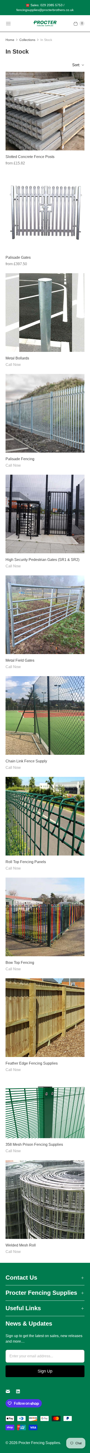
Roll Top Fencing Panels (26, 862)
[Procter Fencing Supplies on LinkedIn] (21, 1391)
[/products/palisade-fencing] (45, 413)
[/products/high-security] (45, 514)
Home (10, 40)
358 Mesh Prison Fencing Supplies (34, 1144)
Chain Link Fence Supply (26, 761)
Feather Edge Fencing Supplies (32, 1063)
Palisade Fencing (20, 459)
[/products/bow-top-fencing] (45, 917)
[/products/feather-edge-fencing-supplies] (45, 1017)
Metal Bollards (17, 358)
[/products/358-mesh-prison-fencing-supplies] (45, 1108)
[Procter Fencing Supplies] (45, 23)
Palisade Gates (18, 257)
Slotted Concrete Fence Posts (30, 157)
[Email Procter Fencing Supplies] (11, 1391)
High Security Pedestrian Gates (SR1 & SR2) (42, 560)
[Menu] (8, 23)
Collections (27, 40)
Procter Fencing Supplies (39, 1443)
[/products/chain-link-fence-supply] (45, 715)
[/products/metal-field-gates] (45, 614)
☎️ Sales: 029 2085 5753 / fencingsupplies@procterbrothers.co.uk (45, 7)
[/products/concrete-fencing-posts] (45, 111)
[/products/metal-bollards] (45, 312)
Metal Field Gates (20, 660)
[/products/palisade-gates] (45, 211)
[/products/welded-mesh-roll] (45, 1199)
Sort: (74, 65)
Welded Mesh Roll (21, 1245)
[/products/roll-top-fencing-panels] (45, 816)
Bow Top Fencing (20, 963)
